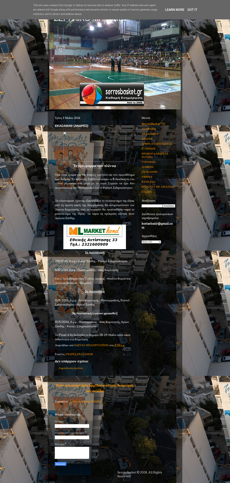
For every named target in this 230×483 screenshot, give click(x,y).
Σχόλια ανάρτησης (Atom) (85, 401)
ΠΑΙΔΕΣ (147, 191)
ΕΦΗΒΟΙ (147, 176)
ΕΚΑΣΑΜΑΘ (85, 354)
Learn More (174, 10)
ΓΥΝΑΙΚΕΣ (149, 162)
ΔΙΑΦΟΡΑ (148, 167)
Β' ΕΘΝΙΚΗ (148, 148)
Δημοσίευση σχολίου (71, 368)
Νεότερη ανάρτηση (72, 385)
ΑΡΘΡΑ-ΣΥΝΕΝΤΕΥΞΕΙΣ (157, 143)
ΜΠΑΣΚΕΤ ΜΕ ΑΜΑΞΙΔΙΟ (158, 186)
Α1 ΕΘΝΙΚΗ (149, 128)
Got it (192, 10)
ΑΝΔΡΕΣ (70, 354)
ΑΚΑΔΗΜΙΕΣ (150, 133)
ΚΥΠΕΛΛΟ (148, 181)
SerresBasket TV (153, 124)
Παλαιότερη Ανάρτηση (114, 385)
